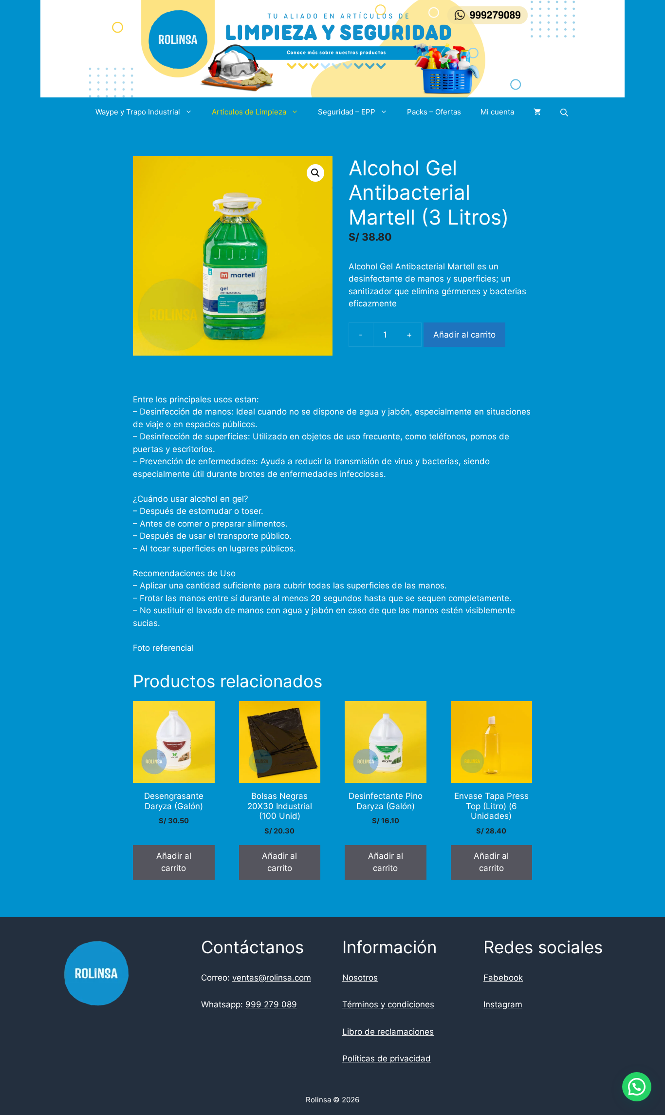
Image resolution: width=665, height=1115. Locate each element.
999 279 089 (271, 1004)
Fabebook (503, 978)
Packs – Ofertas (434, 111)
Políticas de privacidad (386, 1058)
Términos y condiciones (388, 1004)
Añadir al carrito (464, 335)
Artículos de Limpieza (249, 111)
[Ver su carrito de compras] (537, 112)
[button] (315, 173)
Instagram (502, 1004)
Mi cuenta (497, 111)
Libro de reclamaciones (388, 1032)
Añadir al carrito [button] (173, 862)
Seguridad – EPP (346, 111)
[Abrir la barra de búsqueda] (565, 112)
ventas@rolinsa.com (271, 978)
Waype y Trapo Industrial (137, 111)
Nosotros (360, 978)
